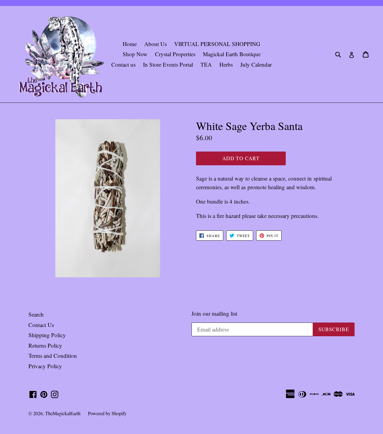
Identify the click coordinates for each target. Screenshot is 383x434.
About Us (155, 44)
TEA (206, 64)
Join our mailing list (214, 313)
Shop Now (135, 54)
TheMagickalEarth (62, 413)
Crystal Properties (175, 54)
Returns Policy (45, 345)
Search (36, 314)
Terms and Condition (52, 355)
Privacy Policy (45, 366)
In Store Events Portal (168, 64)
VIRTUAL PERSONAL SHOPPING (217, 44)
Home (130, 44)
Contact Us (41, 324)
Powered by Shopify (107, 413)
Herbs (226, 64)
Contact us (123, 64)
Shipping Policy (47, 335)
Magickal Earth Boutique (232, 54)
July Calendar (256, 64)
